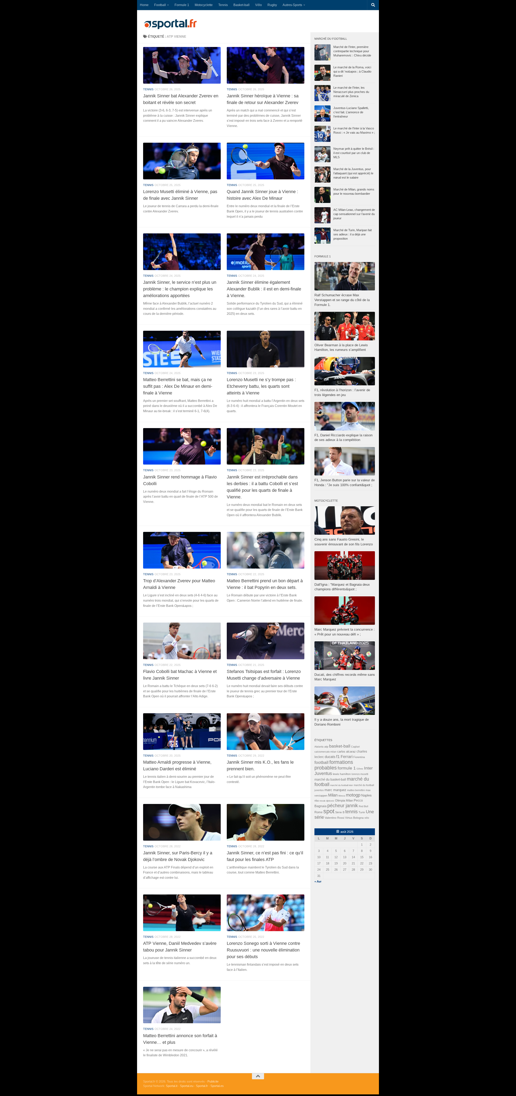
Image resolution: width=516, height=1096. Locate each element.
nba (316, 800)
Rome (318, 812)
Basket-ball (241, 5)
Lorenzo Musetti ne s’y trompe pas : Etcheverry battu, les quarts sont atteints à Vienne (261, 386)
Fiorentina (359, 757)
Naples (366, 795)
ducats (330, 757)
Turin (362, 812)
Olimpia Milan (344, 800)
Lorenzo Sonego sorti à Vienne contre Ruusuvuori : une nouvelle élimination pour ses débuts (263, 950)
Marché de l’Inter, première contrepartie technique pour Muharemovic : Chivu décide (352, 51)
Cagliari (355, 746)
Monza (341, 795)
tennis (148, 89)
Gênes (360, 768)
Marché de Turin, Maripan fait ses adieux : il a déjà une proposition (352, 234)
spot (328, 811)
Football (160, 5)
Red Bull (363, 806)
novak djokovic (326, 801)
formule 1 (347, 768)
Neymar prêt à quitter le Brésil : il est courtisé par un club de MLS (353, 153)
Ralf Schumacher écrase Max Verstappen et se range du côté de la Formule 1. (342, 300)
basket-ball (339, 746)
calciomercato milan (325, 751)
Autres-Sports (292, 5)
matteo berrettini (356, 790)
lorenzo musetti (360, 774)
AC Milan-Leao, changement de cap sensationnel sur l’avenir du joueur (354, 214)
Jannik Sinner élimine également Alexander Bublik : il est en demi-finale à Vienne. (264, 289)
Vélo (258, 5)
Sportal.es (217, 1086)
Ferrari (347, 756)
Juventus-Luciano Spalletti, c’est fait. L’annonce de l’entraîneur (351, 112)
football (321, 762)
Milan (333, 795)
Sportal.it (171, 1086)
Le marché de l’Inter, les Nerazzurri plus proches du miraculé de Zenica (351, 92)
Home (144, 5)
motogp (353, 795)
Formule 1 (182, 5)
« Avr (317, 881)
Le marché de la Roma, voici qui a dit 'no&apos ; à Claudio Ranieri (352, 71)
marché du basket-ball (330, 779)
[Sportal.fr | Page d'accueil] (170, 24)
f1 (338, 756)
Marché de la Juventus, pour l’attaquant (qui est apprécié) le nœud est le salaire (353, 173)
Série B (339, 812)
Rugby (272, 5)
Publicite (212, 1081)
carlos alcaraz (346, 751)
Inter (368, 768)
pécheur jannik (342, 805)
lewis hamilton (342, 774)
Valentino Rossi (334, 817)
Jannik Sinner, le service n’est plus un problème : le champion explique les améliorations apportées (179, 289)
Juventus (323, 773)
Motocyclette (204, 5)
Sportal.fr (202, 1086)
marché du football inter (341, 785)
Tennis (223, 5)
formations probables (333, 765)
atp (326, 746)
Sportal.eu (186, 1086)
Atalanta (319, 747)
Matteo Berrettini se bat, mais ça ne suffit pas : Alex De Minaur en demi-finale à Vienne (177, 386)
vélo (366, 817)
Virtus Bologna (354, 817)
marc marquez (335, 790)
